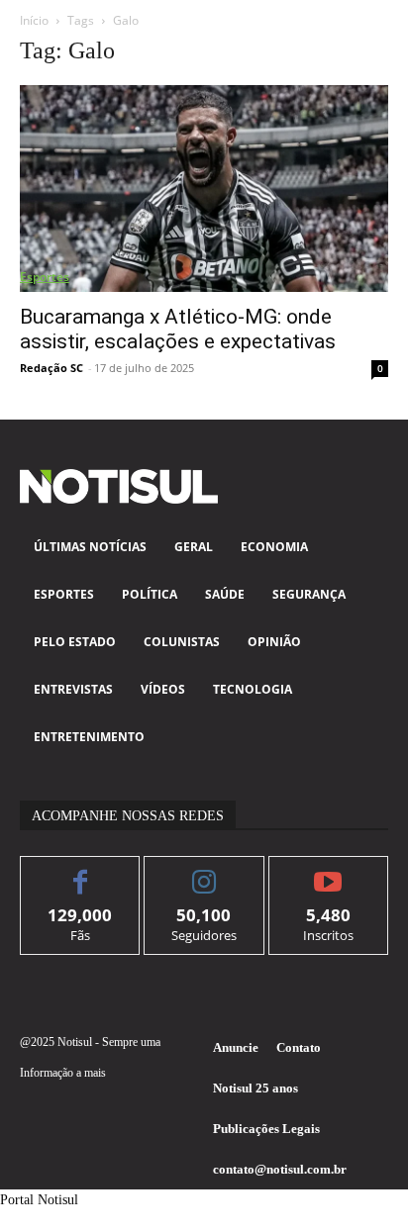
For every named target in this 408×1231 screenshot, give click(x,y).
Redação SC (51, 367)
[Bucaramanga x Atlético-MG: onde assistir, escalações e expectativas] (204, 188)
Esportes (44, 276)
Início (34, 20)
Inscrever (328, 871)
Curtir (80, 871)
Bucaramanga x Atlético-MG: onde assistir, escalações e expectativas (178, 329)
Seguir (204, 871)
